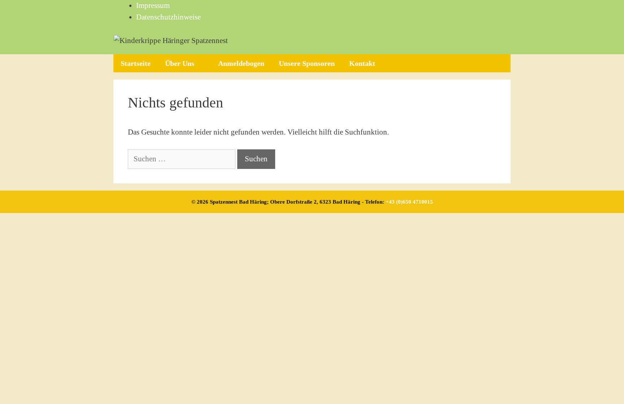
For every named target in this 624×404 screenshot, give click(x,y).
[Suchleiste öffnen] (499, 63)
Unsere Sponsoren (307, 63)
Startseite (136, 63)
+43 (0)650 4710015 (409, 202)
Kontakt (362, 63)
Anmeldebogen (241, 63)
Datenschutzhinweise (168, 17)
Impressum (153, 5)
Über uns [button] (179, 63)
